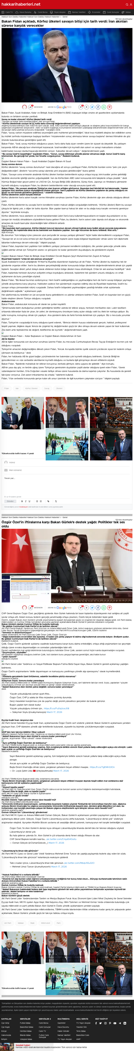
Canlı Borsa (43, 12)
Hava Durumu (25, 12)
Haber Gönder (63, 1031)
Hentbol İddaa (25, 1031)
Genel (65, 17)
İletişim (4, 1039)
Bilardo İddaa (25, 1035)
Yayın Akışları (60, 12)
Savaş (46, 388)
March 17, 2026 (54, 712)
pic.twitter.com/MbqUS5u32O (79, 863)
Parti (58, 923)
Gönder (10, 501)
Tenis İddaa (80, 1031)
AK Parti (7, 923)
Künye (4, 1031)
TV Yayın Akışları (65, 1039)
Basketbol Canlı (82, 1035)
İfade (32, 923)
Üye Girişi (5, 1023)
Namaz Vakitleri (78, 12)
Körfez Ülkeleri (31, 388)
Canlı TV (9, 12)
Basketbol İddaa (26, 1027)
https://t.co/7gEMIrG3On (102, 767)
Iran (17, 388)
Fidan (6, 388)
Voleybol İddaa (26, 1039)
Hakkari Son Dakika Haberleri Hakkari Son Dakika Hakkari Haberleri (30, 17)
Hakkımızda (6, 1035)
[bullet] (41, 501)
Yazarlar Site (81, 1027)
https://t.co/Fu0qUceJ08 (56, 708)
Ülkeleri (59, 388)
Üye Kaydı (5, 1027)
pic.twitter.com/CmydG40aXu (61, 839)
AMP (78, 1039)
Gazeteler (62, 1023)
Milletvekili (45, 923)
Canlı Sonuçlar (113, 12)
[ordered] (37, 501)
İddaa (128, 12)
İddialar (21, 923)
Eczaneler (96, 12)
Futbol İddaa (25, 1023)
